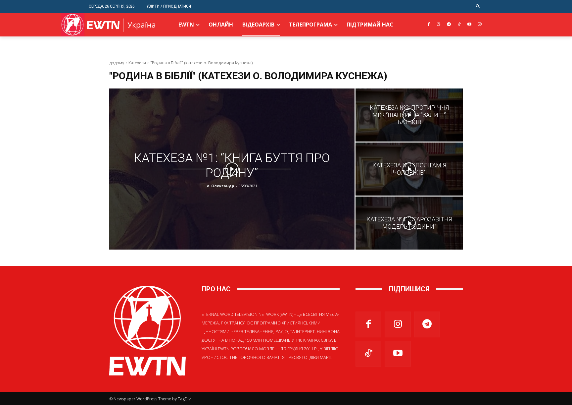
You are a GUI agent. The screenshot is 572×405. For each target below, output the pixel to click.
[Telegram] (449, 25)
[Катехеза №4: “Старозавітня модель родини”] (409, 223)
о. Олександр (220, 185)
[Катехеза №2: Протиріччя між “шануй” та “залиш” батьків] (409, 115)
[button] (478, 6)
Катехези (137, 63)
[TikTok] (459, 25)
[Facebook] (428, 25)
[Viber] (479, 25)
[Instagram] (439, 25)
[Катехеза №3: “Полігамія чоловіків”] (409, 169)
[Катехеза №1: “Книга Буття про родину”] (232, 169)
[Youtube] (469, 25)
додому (116, 63)
